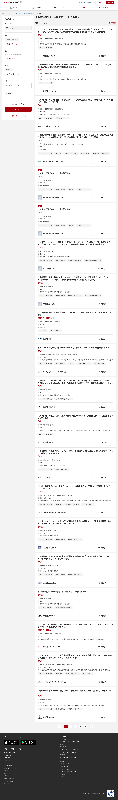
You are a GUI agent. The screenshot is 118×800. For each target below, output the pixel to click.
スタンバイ (6, 783)
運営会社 (62, 774)
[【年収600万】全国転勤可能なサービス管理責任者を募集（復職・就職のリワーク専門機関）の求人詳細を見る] (75, 704)
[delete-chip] (17, 40)
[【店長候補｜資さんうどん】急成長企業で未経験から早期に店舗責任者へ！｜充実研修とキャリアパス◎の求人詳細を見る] (75, 429)
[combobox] (18, 85)
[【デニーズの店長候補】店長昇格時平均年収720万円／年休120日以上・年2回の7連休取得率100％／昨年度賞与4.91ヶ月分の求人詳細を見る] (75, 636)
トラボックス (7, 775)
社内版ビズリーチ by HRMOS (11, 752)
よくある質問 (63, 739)
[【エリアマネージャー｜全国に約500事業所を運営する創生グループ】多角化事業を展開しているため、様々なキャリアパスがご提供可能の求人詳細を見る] (75, 535)
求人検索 (82, 7)
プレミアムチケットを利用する (68, 752)
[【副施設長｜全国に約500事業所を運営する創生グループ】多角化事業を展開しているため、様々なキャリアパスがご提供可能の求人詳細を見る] (75, 570)
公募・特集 (104, 7)
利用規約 (62, 761)
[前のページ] (59, 726)
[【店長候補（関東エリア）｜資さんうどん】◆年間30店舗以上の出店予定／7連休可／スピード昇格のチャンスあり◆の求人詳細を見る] (75, 465)
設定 (61, 744)
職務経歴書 (38, 7)
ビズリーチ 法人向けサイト (67, 769)
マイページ (16, 7)
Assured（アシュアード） (10, 781)
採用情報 (62, 776)
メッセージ (60, 7)
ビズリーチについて (65, 736)
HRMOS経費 (7, 763)
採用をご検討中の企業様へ (86, 2)
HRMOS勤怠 (7, 760)
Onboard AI (6, 770)
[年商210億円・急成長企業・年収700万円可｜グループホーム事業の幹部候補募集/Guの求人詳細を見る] (75, 360)
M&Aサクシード (8, 773)
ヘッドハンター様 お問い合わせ (68, 771)
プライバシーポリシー (66, 763)
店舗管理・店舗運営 (27, 13)
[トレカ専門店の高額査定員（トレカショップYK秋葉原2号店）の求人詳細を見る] (75, 604)
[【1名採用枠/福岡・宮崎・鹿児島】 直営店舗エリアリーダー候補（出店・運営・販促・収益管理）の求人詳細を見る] (75, 326)
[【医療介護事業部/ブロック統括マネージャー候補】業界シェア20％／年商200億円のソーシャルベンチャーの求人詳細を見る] (75, 500)
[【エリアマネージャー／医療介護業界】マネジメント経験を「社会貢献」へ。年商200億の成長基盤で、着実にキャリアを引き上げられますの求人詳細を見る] (75, 669)
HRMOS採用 (7, 757)
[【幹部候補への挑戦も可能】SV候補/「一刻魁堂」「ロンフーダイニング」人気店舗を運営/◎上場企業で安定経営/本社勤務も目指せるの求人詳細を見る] (75, 78)
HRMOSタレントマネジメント (11, 755)
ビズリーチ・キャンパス (10, 768)
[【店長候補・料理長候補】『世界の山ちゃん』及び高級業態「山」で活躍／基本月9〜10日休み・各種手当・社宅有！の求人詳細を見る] (75, 113)
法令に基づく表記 (64, 766)
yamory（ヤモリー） (9, 778)
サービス (18, 13)
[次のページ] (91, 726)
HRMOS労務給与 (8, 765)
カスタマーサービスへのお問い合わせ (69, 741)
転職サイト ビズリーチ (8, 13)
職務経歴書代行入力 (65, 746)
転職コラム (63, 754)
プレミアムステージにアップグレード (69, 749)
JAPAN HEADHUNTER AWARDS (68, 757)
